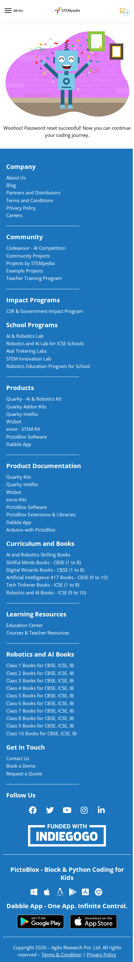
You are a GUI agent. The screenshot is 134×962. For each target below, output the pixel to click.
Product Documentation (43, 466)
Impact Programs (33, 300)
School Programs (32, 325)
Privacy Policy (101, 954)
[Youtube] (67, 810)
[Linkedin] (101, 810)
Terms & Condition (61, 954)
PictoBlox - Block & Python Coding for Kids (67, 873)
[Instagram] (84, 810)
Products (20, 387)
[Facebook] (33, 810)
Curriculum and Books (40, 543)
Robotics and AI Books (40, 654)
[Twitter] (50, 810)
